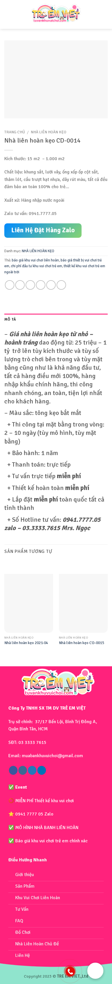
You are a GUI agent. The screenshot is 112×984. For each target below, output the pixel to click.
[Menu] (9, 14)
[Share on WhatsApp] (9, 285)
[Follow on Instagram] (22, 770)
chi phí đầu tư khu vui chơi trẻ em (36, 266)
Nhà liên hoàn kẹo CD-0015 (81, 642)
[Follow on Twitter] (32, 770)
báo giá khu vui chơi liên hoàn (35, 260)
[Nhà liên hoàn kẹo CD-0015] (83, 603)
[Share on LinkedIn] (61, 285)
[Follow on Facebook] (13, 770)
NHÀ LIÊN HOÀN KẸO (48, 132)
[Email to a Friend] (40, 285)
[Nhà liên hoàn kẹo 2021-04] (28, 603)
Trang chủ (14, 132)
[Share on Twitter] (30, 285)
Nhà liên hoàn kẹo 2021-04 (26, 642)
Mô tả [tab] (10, 319)
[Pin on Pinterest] (51, 285)
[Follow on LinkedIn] (41, 770)
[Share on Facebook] (20, 285)
